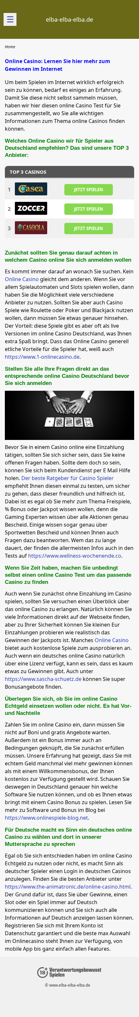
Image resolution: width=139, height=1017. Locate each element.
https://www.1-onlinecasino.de (42, 356)
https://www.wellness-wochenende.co (74, 555)
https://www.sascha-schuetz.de (43, 679)
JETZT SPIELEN (88, 189)
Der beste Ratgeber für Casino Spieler (67, 478)
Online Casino (22, 279)
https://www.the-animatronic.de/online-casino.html (68, 886)
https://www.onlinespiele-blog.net (46, 817)
